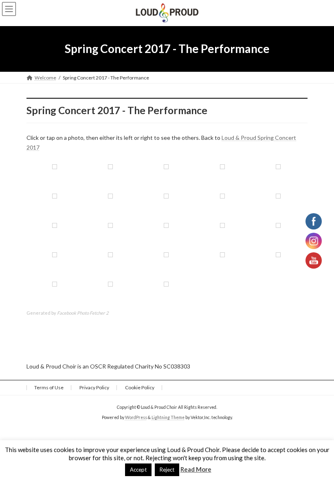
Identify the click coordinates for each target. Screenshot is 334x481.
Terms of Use (49, 387)
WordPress (136, 417)
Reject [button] (167, 469)
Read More (195, 469)
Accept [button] (138, 469)
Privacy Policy (94, 387)
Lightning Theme (168, 417)
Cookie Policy (139, 387)
